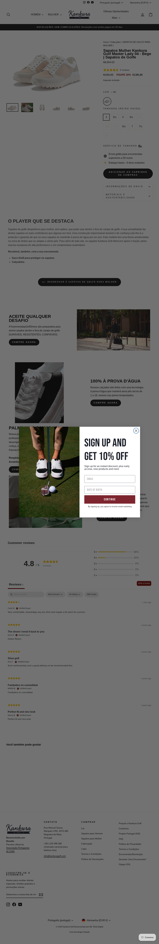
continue (110, 499)
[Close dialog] (136, 430)
